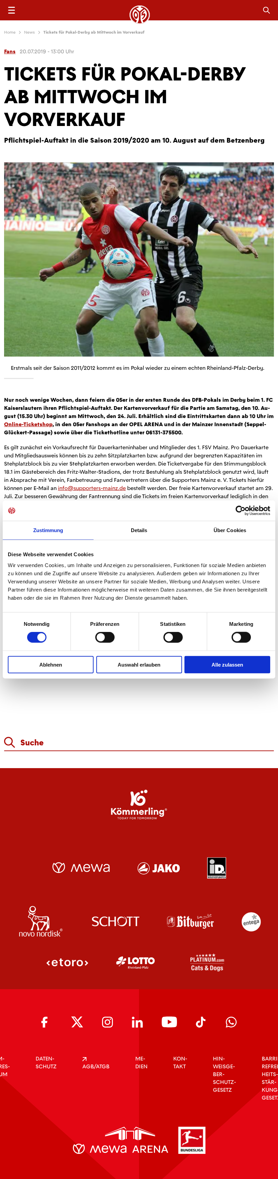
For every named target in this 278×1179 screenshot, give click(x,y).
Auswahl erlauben (139, 664)
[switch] (105, 637)
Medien (141, 1062)
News (29, 32)
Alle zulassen (227, 664)
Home (10, 32)
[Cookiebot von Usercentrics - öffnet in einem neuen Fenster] (240, 511)
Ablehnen (50, 664)
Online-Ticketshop (28, 424)
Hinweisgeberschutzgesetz (224, 1074)
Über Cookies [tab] (230, 530)
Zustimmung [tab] (48, 530)
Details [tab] (139, 530)
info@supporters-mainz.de (92, 488)
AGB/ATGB (96, 1066)
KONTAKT (180, 1062)
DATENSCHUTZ (46, 1062)
